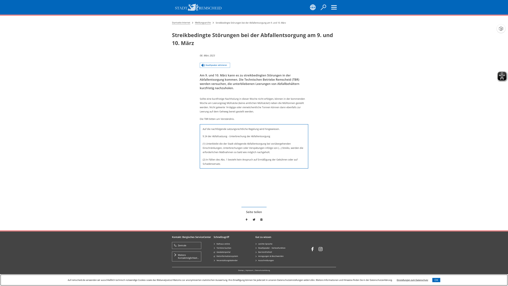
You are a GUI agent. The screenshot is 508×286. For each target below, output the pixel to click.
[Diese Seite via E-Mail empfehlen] (261, 219)
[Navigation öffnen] (334, 7)
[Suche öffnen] (323, 7)
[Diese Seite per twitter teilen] (254, 219)
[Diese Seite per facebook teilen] (247, 219)
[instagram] (320, 249)
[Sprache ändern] (312, 7)
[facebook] (312, 249)
